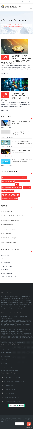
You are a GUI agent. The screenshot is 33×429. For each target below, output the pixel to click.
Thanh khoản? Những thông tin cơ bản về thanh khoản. (15, 97)
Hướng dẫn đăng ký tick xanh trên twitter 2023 (21, 122)
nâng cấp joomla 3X (7, 191)
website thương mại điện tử (10, 198)
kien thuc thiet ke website (11, 178)
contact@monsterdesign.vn (12, 397)
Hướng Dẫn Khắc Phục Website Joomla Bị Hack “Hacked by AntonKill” (14, 317)
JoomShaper (5, 255)
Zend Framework (7, 259)
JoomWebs (5, 269)
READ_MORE (4, 73)
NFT (17, 184)
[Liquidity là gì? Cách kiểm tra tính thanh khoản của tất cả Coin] (14, 46)
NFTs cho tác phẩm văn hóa (12, 188)
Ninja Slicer (27, 187)
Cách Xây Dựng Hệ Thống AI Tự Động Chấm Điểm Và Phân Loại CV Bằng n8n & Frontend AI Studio (15, 330)
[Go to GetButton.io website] (29, 427)
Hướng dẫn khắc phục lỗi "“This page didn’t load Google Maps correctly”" (20, 133)
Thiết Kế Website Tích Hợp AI (9, 420)
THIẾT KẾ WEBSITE (12, 24)
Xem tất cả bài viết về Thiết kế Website (12, 342)
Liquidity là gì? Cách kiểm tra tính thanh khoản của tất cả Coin (16, 59)
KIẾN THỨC (20, 24)
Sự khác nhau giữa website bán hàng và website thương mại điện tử (22, 142)
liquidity (24, 177)
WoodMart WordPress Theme (10, 277)
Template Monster (7, 266)
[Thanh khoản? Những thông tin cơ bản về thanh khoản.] (14, 84)
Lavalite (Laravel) (7, 273)
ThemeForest (6, 262)
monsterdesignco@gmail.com (12, 401)
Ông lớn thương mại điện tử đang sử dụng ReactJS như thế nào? (22, 160)
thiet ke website (10, 195)
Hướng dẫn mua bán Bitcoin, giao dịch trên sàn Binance (21, 151)
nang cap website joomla (22, 181)
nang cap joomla (8, 181)
